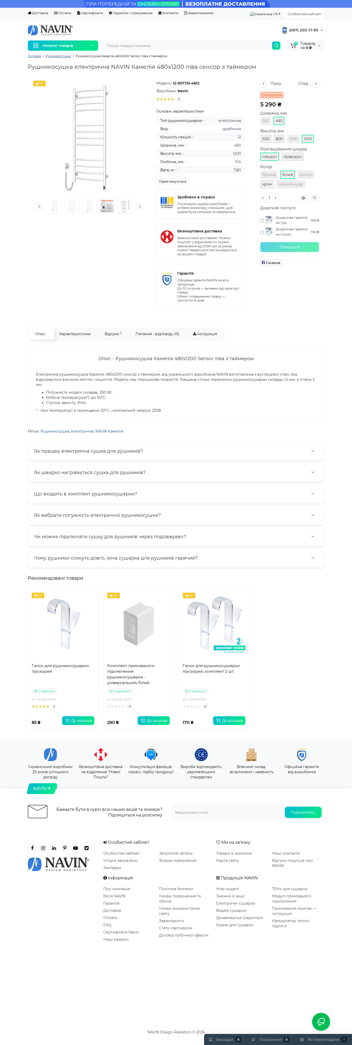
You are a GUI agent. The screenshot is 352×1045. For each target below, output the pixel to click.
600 (265, 139)
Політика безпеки (176, 889)
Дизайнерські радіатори (239, 917)
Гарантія (111, 903)
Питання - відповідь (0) (157, 334)
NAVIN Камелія (109, 431)
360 (265, 121)
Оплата (64, 13)
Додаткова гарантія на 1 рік (291, 220)
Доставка (39, 13)
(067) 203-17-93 (303, 30)
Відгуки (113, 333)
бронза (269, 174)
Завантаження (200, 13)
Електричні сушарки (235, 903)
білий (287, 174)
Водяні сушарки (231, 910)
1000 (293, 139)
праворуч (292, 156)
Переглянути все (172, 181)
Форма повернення (177, 860)
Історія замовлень (120, 860)
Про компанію (116, 889)
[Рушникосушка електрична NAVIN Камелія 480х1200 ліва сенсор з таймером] (89, 137)
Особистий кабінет (304, 14)
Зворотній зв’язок (176, 853)
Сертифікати (91, 13)
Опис (40, 334)
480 (278, 121)
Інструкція (206, 334)
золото (305, 174)
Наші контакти (286, 853)
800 (279, 139)
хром (267, 184)
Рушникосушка (54, 431)
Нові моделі (227, 889)
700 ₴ (315, 232)
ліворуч (269, 156)
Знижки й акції (230, 896)
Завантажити (171, 920)
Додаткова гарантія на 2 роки (291, 231)
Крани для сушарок (235, 925)
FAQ (107, 925)
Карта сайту (227, 860)
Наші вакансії (116, 939)
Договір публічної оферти (183, 935)
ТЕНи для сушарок (289, 889)
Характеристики (75, 334)
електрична (82, 431)
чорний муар (290, 184)
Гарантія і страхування (132, 13)
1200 (308, 139)
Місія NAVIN (114, 896)
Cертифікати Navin (121, 932)
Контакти (169, 13)
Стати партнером (175, 928)
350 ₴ (315, 220)
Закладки (112, 867)
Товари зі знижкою (234, 853)
